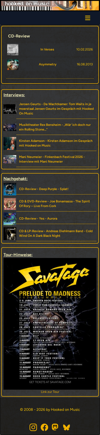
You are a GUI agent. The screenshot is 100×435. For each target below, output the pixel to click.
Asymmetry (48, 64)
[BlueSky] (66, 427)
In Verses (47, 49)
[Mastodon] (55, 427)
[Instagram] (33, 427)
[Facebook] (44, 427)
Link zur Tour (64, 392)
